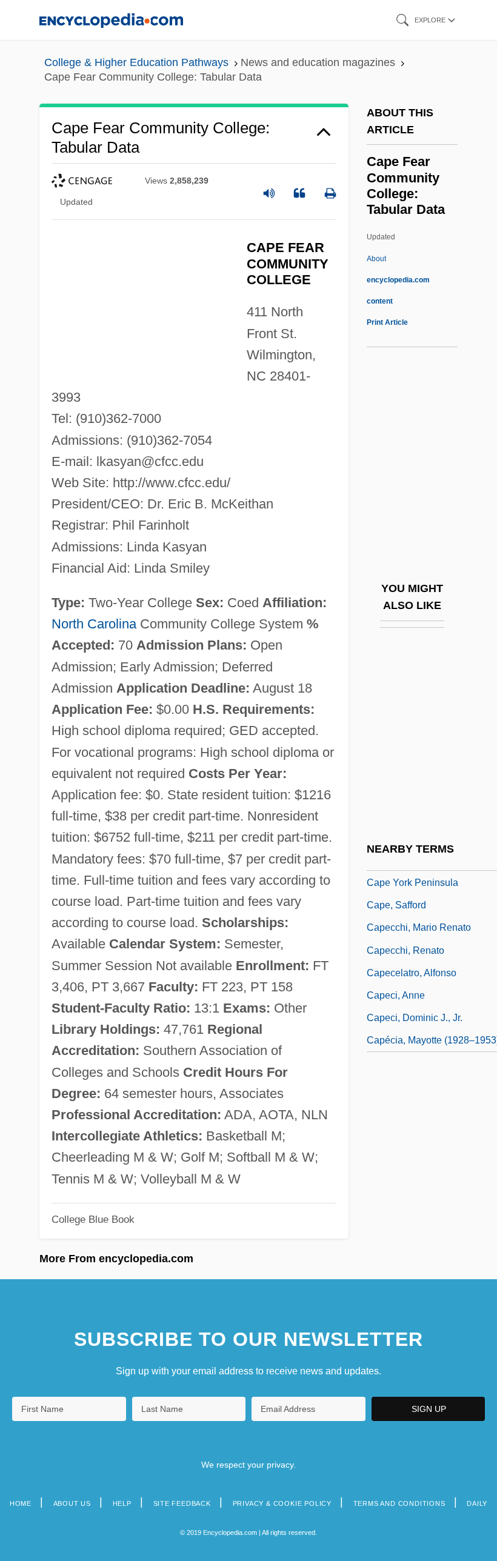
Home (21, 1503)
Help (122, 1503)
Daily (477, 1503)
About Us (72, 1503)
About (398, 280)
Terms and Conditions (399, 1503)
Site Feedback (182, 1503)
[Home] (111, 19)
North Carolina (94, 623)
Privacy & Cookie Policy (282, 1503)
